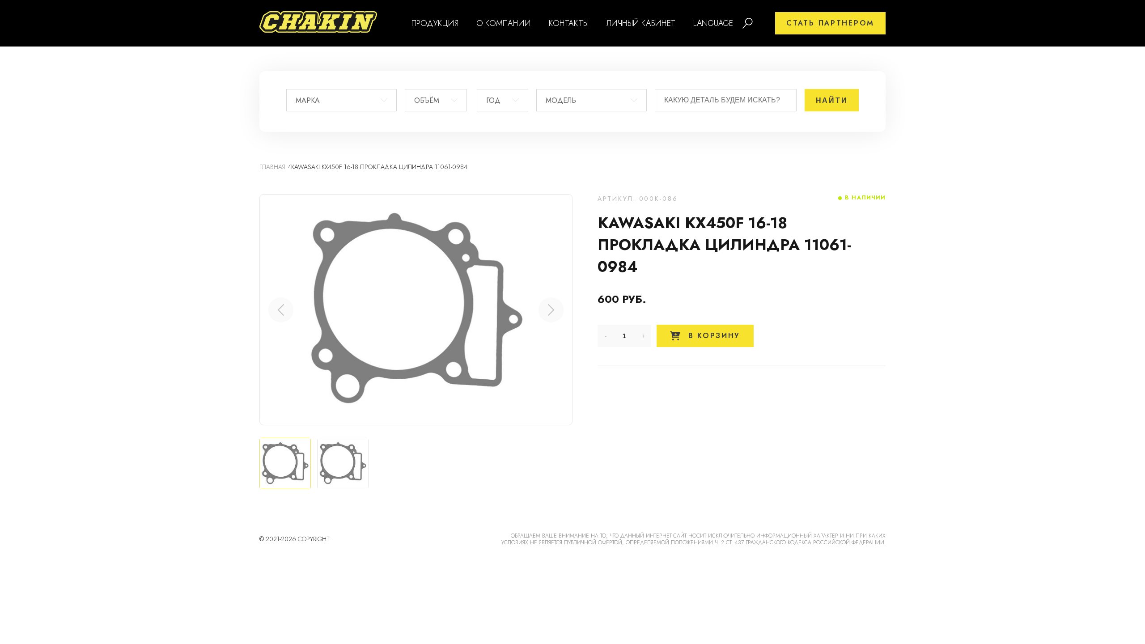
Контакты (569, 23)
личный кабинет (640, 23)
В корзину (712, 335)
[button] (551, 309)
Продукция (434, 23)
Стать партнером (830, 23)
